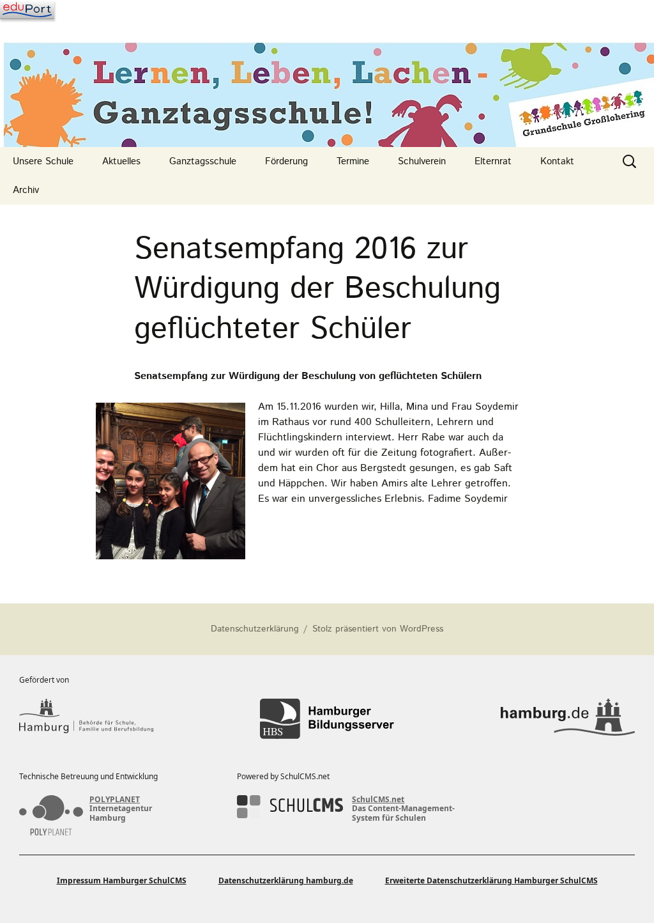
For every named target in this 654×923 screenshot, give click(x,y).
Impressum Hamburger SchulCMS (121, 880)
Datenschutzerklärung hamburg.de (285, 880)
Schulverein (422, 161)
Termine (353, 161)
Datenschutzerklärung (255, 629)
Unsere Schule (43, 161)
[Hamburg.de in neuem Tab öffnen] (568, 719)
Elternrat (493, 161)
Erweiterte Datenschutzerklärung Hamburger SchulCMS (491, 880)
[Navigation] (27, 9)
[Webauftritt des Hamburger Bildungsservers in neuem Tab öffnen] (327, 719)
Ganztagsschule (202, 161)
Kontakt (557, 161)
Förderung (286, 161)
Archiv (26, 190)
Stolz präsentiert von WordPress (377, 629)
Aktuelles (121, 161)
